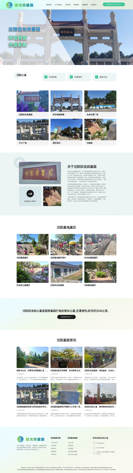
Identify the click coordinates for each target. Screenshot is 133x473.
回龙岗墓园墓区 (91, 258)
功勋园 (89, 143)
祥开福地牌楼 (58, 114)
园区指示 (56, 143)
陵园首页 (49, 4)
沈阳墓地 (70, 445)
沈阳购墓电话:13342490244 (113, 4)
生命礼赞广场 (92, 114)
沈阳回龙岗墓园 (25, 114)
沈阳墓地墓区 (90, 285)
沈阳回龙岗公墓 (78, 467)
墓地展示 (76, 4)
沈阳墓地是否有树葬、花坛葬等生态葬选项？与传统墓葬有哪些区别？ (66, 370)
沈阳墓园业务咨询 (66, 317)
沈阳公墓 (70, 442)
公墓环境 (68, 4)
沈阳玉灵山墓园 (72, 454)
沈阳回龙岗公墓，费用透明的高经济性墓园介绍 (100, 407)
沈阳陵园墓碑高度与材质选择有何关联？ (31, 407)
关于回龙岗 (58, 4)
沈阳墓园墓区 (22, 258)
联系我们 (94, 4)
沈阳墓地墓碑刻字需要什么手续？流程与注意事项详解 (66, 407)
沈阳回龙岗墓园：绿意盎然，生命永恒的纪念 (100, 370)
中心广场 (23, 143)
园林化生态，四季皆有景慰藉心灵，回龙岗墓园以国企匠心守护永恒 (32, 370)
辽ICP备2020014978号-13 (68, 467)
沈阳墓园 (70, 448)
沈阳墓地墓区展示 (58, 258)
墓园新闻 (85, 4)
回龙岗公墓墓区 (23, 285)
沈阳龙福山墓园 (72, 451)
